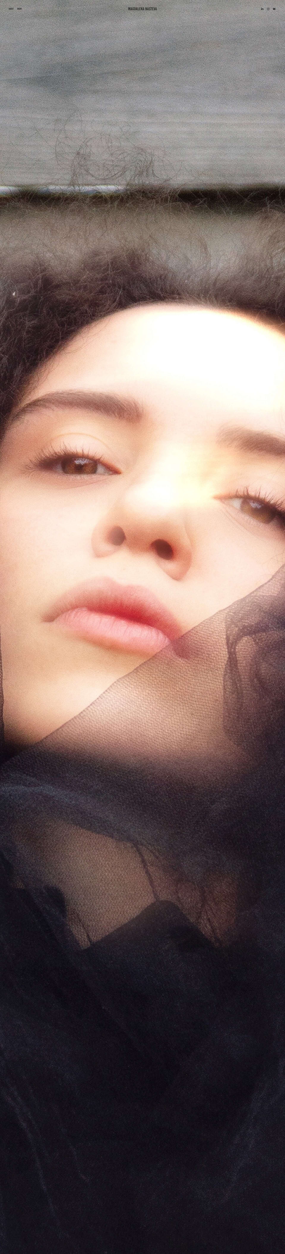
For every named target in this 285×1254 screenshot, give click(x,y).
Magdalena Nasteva (142, 9)
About (11, 9)
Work (19, 9)
